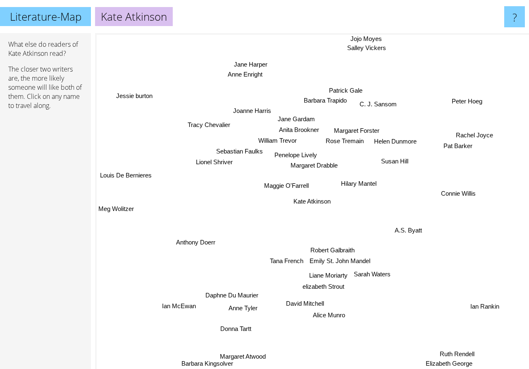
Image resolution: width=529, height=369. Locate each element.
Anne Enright (243, 75)
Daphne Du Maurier (232, 295)
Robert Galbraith (332, 250)
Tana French (286, 260)
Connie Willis (460, 196)
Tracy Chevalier (209, 124)
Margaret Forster (358, 130)
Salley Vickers (362, 48)
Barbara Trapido (333, 97)
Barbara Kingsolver (208, 363)
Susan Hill (395, 161)
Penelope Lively (295, 154)
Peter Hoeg (465, 100)
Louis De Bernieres (127, 173)
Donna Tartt (235, 327)
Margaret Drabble (313, 165)
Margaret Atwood (241, 355)
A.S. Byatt (408, 230)
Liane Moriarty (326, 275)
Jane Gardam (296, 118)
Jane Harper (245, 65)
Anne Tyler (243, 307)
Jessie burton (135, 95)
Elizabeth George (448, 363)
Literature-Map (45, 16)
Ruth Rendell (457, 353)
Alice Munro (329, 315)
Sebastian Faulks (239, 151)
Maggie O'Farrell (287, 185)
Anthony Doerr (195, 243)
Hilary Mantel (358, 183)
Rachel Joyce (474, 135)
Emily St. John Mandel (339, 261)
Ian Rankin (484, 305)
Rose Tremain (347, 140)
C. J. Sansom (379, 104)
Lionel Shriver (213, 161)
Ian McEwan (178, 305)
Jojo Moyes (367, 38)
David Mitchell (305, 303)
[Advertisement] (45, 243)
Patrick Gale (347, 87)
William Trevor (278, 140)
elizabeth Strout (323, 286)
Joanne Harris (252, 110)
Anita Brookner (299, 129)
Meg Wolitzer (116, 209)
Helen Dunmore (396, 141)
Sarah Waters (371, 274)
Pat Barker (457, 146)
